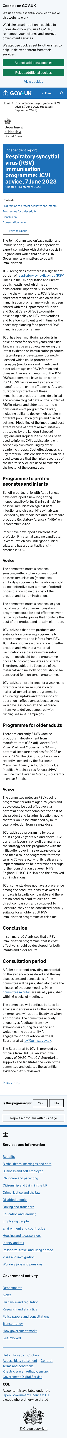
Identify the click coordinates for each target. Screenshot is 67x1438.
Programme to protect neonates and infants (29, 206)
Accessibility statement (20, 1361)
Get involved (12, 1338)
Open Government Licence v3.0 (26, 1395)
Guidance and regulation (20, 1302)
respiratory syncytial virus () (41, 275)
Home (6, 103)
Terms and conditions (18, 1366)
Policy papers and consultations (26, 1316)
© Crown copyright (34, 1429)
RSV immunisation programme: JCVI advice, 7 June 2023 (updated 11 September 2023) (37, 106)
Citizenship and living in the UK (25, 1185)
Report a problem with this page (33, 1118)
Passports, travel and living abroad (28, 1250)
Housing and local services (22, 1235)
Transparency (13, 1324)
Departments (12, 1288)
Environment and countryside (24, 1228)
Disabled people (15, 1200)
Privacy (18, 1355)
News (7, 1295)
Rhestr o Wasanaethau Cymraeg (26, 1371)
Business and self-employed (23, 1171)
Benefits (9, 1157)
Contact (47, 1361)
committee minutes (17, 992)
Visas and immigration (18, 1257)
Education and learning (19, 1214)
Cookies (33, 1355)
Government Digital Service (22, 1377)
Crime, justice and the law (21, 1192)
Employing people (16, 1221)
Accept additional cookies (34, 63)
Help (6, 1355)
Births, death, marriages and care (27, 1164)
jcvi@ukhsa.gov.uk (37, 1040)
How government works (20, 1331)
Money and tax (13, 1243)
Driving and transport (18, 1207)
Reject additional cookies (33, 73)
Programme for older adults (19, 211)
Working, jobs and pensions (22, 1264)
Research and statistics (20, 1309)
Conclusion (10, 217)
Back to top (13, 1083)
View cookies (33, 81)
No (59, 1103)
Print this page (18, 230)
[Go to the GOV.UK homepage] (17, 93)
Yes (43, 1103)
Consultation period (15, 222)
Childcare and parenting (20, 1178)
